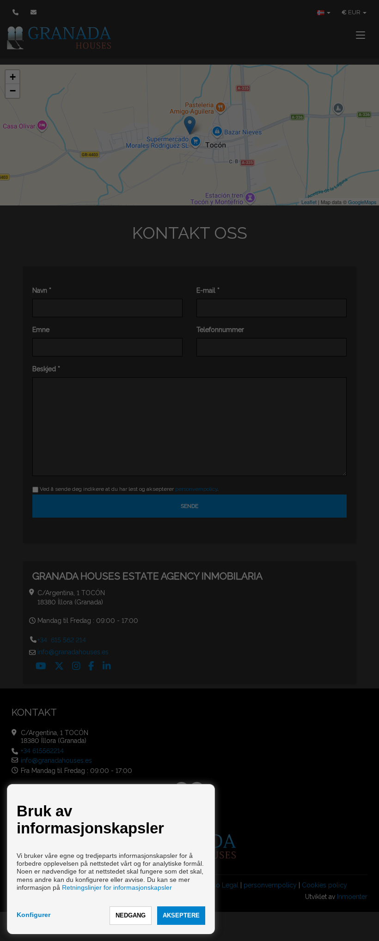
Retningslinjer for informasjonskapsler (117, 887)
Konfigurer (33, 914)
